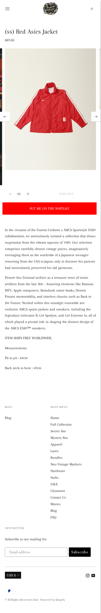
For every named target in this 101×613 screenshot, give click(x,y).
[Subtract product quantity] (28, 194)
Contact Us (58, 497)
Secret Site (58, 431)
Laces (54, 451)
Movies (55, 504)
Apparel (56, 444)
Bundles (56, 458)
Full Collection (61, 424)
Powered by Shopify (52, 599)
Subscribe (79, 552)
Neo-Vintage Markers (66, 464)
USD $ (11, 575)
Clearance (57, 491)
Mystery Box (59, 438)
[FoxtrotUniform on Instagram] (87, 576)
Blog (8, 418)
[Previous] (5, 117)
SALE (54, 484)
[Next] (96, 117)
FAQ (53, 517)
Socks (54, 477)
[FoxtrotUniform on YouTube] (93, 576)
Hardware (57, 471)
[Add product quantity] (10, 194)
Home (54, 418)
